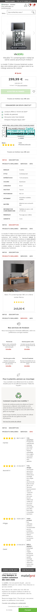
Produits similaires (10, 164)
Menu (3, 13)
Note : (4, 143)
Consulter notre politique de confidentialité (14, 603)
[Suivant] (34, 33)
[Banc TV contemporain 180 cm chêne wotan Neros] (18, 276)
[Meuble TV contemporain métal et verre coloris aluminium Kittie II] (17, 48)
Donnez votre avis (25, 144)
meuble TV (6, 234)
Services (23, 164)
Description (14, 160)
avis (20, 143)
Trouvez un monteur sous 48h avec (18, 99)
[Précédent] (3, 33)
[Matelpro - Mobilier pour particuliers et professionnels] (9, 6)
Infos (4, 160)
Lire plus (8, 349)
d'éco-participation (22, 85)
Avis (31, 164)
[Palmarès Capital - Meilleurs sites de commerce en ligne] (18, 131)
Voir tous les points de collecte (12, 421)
